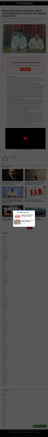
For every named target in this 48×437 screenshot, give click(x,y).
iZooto (33, 225)
